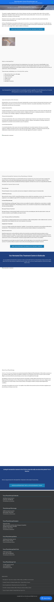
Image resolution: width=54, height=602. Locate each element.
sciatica (5, 25)
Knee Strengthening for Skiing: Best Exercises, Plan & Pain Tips (14, 585)
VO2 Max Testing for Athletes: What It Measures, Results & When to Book (17, 587)
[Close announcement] (52, 2)
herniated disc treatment (28, 23)
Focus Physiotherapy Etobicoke (10, 495)
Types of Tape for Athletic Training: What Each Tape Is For (14, 590)
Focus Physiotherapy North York (11, 549)
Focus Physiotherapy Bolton (10, 536)
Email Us (37, 91)
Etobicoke (43, 23)
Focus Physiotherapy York (9, 562)
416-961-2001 (31, 91)
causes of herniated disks (19, 71)
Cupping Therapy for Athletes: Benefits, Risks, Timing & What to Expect (16, 582)
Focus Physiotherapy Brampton (10, 521)
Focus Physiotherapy (8, 373)
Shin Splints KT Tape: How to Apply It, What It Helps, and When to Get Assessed (18, 579)
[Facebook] (27, 598)
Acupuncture (4, 226)
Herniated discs (39, 14)
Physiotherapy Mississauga (9, 508)
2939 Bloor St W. (35, 90)
